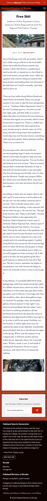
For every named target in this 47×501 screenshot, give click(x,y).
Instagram (7, 470)
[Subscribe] (37, 410)
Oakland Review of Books (26, 498)
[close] (44, 2)
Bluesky (6, 467)
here (15, 486)
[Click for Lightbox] (23, 365)
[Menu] (44, 8)
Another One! (9, 457)
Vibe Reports (28, 53)
